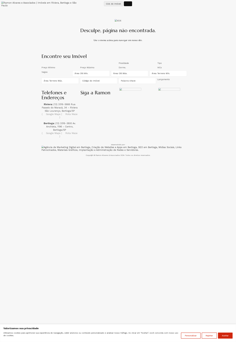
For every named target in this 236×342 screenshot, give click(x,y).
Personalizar (191, 335)
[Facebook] (91, 101)
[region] (118, 333)
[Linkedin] (99, 101)
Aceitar (225, 335)
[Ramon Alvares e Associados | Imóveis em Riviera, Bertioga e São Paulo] (39, 4)
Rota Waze (71, 114)
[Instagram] (83, 101)
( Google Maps (51, 114)
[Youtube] (106, 101)
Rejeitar (209, 335)
